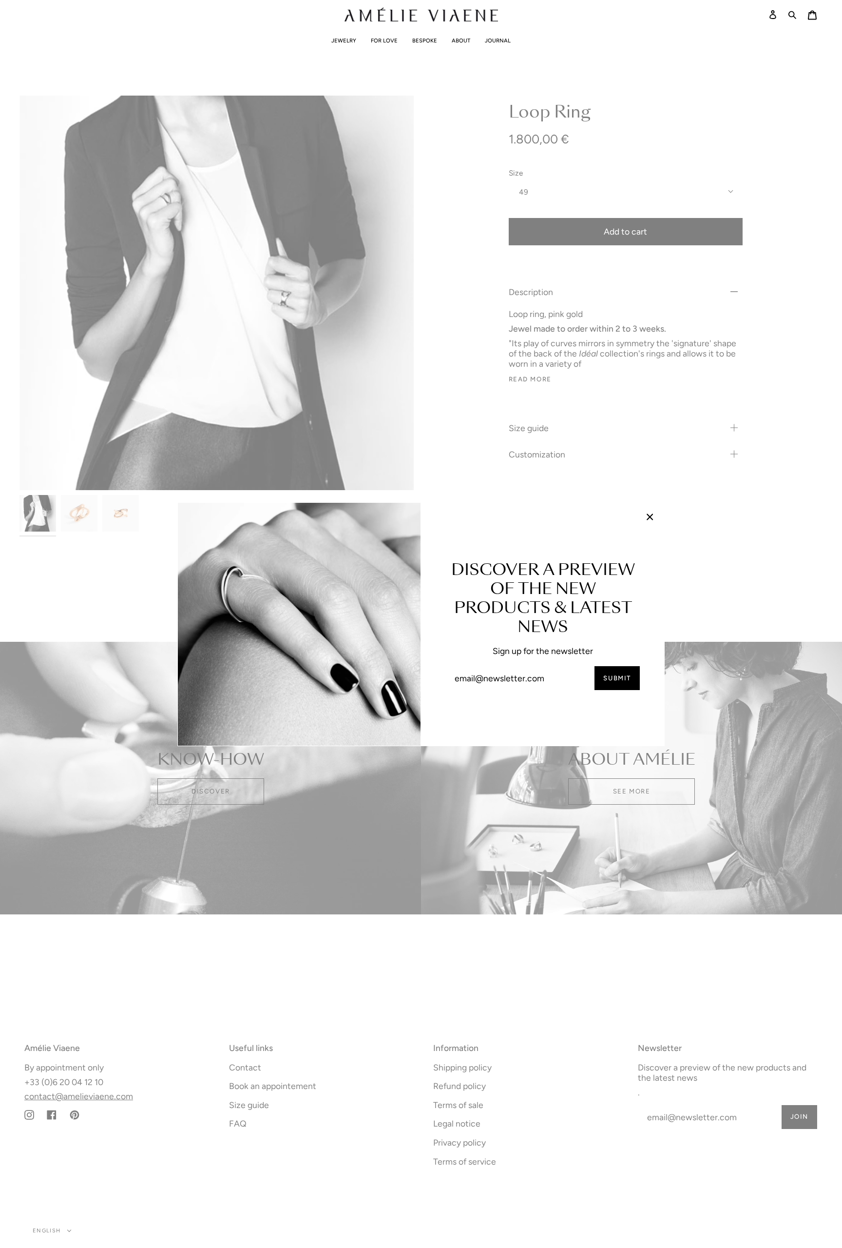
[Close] (650, 517)
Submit (617, 678)
